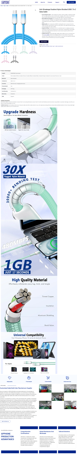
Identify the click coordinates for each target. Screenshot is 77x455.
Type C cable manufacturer (57, 46)
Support (57, 2)
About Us (43, 2)
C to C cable (46, 34)
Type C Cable (6, 5)
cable (43, 46)
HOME (36, 2)
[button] (64, 2)
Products (50, 2)
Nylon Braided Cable (48, 46)
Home (2, 5)
